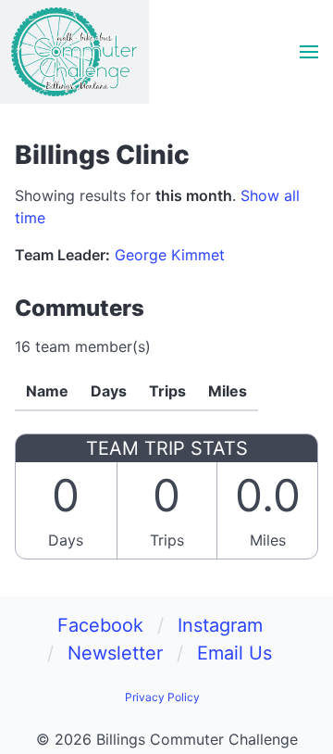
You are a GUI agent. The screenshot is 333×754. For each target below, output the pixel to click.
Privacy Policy (162, 697)
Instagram (220, 625)
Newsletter (115, 653)
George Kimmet (170, 254)
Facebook (100, 625)
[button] (308, 51)
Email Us (234, 653)
